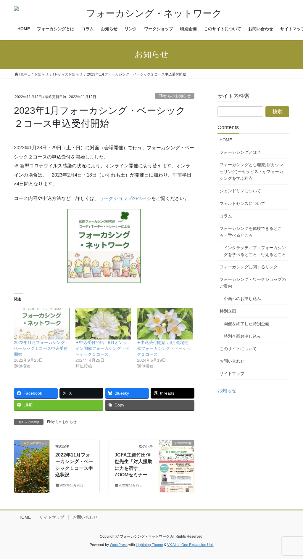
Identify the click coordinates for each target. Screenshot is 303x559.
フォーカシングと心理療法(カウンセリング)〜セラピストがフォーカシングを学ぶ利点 (251, 171)
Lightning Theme (149, 545)
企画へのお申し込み (242, 298)
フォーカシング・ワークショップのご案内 (253, 283)
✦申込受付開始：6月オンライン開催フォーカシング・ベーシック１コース (102, 348)
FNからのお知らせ (175, 96)
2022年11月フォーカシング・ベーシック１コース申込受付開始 (41, 348)
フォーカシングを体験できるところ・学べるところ (251, 232)
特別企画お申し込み (242, 336)
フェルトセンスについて (242, 203)
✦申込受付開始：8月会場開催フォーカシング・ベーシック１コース (164, 348)
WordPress (119, 545)
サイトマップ (232, 373)
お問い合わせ (232, 361)
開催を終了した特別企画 (246, 323)
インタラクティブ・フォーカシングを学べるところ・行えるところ (255, 251)
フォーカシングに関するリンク (249, 267)
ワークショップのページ (125, 198)
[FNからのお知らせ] (31, 461)
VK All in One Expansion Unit (190, 545)
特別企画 (228, 311)
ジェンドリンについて (240, 190)
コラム (226, 216)
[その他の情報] (176, 461)
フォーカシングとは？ (240, 152)
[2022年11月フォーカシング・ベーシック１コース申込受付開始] (42, 323)
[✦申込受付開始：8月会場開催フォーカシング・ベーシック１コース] (165, 323)
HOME (226, 139)
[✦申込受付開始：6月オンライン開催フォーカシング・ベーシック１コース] (103, 323)
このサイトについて (238, 348)
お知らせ (226, 390)
